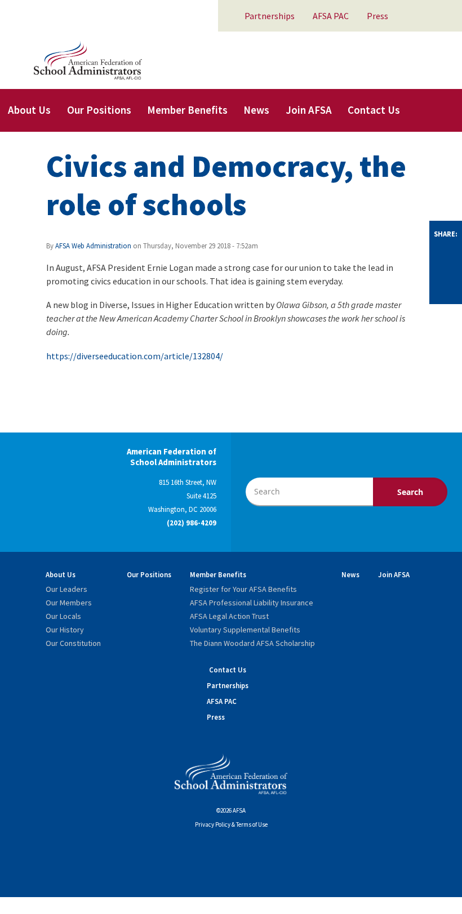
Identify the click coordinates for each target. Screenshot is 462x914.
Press (377, 15)
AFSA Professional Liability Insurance (251, 603)
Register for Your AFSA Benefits (243, 589)
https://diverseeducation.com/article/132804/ (134, 356)
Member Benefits (187, 110)
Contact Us (374, 110)
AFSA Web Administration (93, 245)
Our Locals (63, 616)
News (256, 110)
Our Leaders (66, 589)
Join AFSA (309, 110)
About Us (29, 110)
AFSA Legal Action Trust (229, 616)
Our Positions (99, 110)
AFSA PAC (331, 15)
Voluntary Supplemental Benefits (245, 630)
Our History (65, 630)
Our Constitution (73, 643)
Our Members (69, 603)
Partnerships (270, 15)
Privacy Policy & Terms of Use (231, 824)
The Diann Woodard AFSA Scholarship (252, 643)
